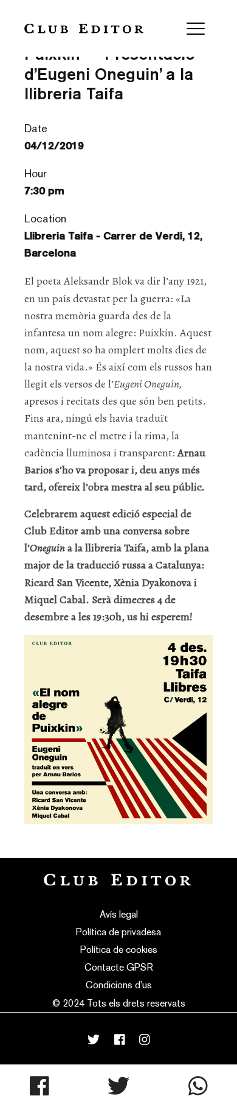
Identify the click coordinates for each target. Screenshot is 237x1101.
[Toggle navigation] (196, 28)
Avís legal (119, 914)
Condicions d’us (119, 985)
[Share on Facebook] (39, 1086)
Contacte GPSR (118, 967)
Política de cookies (118, 949)
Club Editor (83, 28)
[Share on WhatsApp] (198, 1086)
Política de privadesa (118, 932)
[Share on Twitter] (118, 1086)
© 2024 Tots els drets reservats (118, 1003)
